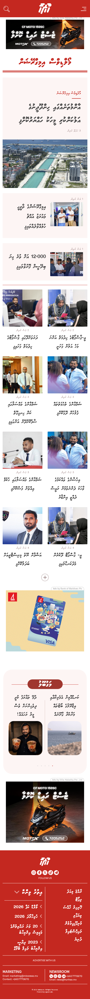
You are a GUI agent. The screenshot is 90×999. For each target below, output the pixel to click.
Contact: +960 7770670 (16, 979)
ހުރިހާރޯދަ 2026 (27, 917)
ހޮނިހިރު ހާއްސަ (72, 907)
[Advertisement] (45, 34)
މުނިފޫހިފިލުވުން (73, 923)
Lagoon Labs (49, 992)
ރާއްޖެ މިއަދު (74, 892)
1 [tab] (52, 765)
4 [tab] (41, 765)
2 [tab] (48, 765)
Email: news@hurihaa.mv (63, 979)
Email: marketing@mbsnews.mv (20, 976)
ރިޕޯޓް (78, 900)
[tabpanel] (64, 726)
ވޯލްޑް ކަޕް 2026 (27, 907)
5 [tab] (37, 765)
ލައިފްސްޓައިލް (73, 932)
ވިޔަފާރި (77, 916)
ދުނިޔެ (78, 939)
